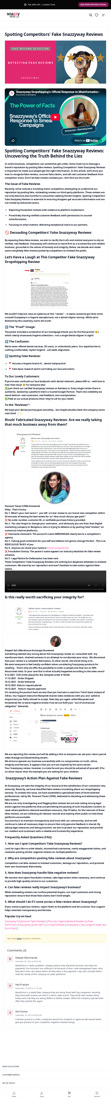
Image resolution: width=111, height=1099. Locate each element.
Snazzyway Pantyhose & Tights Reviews (25, 921)
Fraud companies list (58, 548)
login (19, 938)
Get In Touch (8, 1083)
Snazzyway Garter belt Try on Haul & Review (42, 924)
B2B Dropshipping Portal (93, 4)
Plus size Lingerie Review (61, 921)
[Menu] (103, 15)
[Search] (90, 15)
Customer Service (11, 1075)
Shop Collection (10, 1066)
